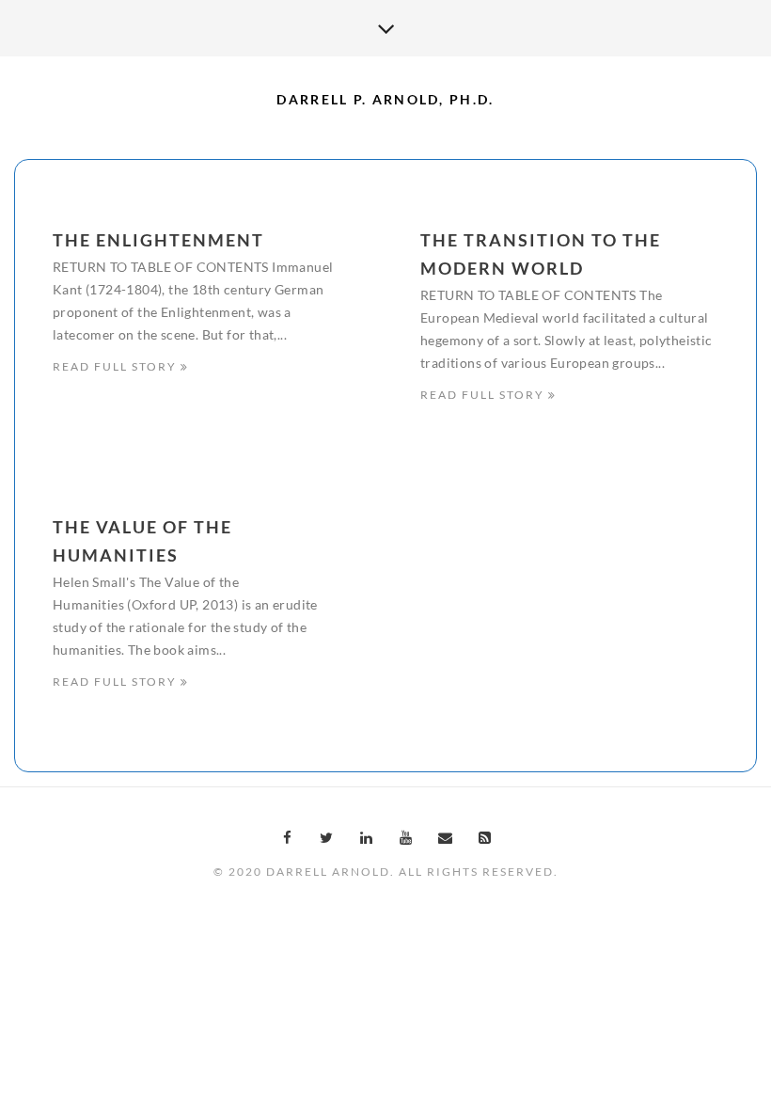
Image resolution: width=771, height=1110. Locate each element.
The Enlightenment (158, 240)
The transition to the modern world (540, 254)
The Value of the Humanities (142, 540)
